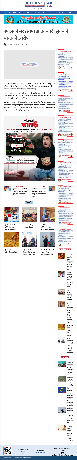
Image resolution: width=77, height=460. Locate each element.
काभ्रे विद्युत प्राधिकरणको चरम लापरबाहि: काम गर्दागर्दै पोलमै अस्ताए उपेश (71, 415)
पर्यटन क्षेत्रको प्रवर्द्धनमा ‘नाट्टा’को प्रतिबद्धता (29, 226)
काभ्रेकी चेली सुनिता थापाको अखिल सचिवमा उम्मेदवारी (70, 433)
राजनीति (23, 13)
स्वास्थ (48, 13)
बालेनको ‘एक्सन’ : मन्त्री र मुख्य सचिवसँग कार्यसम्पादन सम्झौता (47, 252)
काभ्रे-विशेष (61, 13)
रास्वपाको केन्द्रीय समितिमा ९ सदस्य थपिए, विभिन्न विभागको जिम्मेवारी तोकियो (47, 228)
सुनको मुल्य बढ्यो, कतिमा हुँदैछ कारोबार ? (11, 251)
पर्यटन (19, 13)
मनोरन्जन (34, 13)
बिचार (44, 13)
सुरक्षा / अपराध (54, 13)
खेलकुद (39, 13)
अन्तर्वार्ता (29, 13)
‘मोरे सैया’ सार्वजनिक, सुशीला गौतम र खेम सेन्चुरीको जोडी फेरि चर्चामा (70, 262)
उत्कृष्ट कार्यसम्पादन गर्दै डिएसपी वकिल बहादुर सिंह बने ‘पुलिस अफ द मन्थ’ (29, 253)
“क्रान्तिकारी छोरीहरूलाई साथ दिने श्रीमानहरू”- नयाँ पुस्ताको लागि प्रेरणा (70, 368)
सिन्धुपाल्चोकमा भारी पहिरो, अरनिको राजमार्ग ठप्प (71, 381)
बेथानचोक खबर (11, 44)
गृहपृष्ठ (10, 13)
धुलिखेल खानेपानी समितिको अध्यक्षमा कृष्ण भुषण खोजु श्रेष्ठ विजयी (10, 228)
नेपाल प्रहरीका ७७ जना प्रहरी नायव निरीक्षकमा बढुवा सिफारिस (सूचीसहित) (70, 397)
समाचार (14, 13)
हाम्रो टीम (22, 453)
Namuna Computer (68, 458)
